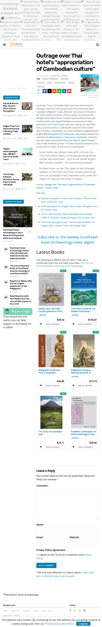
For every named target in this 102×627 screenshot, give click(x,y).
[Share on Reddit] (54, 91)
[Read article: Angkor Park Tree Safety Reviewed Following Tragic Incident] (27, 128)
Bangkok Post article (46, 118)
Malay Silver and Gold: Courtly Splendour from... (51, 310)
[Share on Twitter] (49, 91)
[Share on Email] (69, 91)
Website (74, 537)
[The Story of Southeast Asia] (51, 412)
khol (93, 124)
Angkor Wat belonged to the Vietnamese (55, 133)
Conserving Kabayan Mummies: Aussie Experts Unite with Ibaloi (11, 179)
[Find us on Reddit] (84, 610)
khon (88, 124)
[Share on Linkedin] (64, 91)
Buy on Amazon (53, 324)
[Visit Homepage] (16, 44)
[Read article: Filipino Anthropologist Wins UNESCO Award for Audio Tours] (27, 151)
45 (26, 138)
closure (41, 83)
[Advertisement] (23, 69)
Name (40, 524)
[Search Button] (97, 45)
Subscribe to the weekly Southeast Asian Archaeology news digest (68, 239)
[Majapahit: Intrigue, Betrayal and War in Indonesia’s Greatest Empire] (84, 350)
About (16, 615)
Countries (27, 611)
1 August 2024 (10, 115)
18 (26, 115)
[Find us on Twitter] (75, 610)
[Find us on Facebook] (70, 610)
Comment (43, 485)
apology (64, 79)
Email (40, 537)
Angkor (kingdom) (50, 79)
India (75, 140)
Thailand (64, 75)
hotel (49, 83)
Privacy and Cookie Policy (59, 623)
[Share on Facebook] (44, 91)
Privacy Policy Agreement (51, 550)
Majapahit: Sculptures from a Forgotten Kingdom (49, 371)
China (65, 140)
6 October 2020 (42, 75)
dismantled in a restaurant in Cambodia (67, 137)
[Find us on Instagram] (80, 610)
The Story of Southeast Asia (50, 432)
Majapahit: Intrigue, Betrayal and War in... (81, 371)
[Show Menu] (4, 45)
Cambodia (56, 75)
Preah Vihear (58, 124)
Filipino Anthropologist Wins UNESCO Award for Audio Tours (10, 154)
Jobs (50, 611)
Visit (43, 611)
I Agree (83, 623)
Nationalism (60, 83)
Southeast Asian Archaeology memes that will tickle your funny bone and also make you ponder (19, 253)
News (5, 611)
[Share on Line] (59, 91)
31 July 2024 (9, 163)
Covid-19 (54, 146)
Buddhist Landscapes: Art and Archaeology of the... (83, 432)
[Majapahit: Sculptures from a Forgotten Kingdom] (51, 350)
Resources (15, 611)
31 (24, 189)
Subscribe (7, 615)
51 (24, 163)
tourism (41, 87)
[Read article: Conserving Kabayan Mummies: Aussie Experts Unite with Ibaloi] (27, 177)
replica (71, 83)
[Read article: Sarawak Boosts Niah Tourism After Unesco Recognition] (27, 106)
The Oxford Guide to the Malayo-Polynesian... (83, 310)
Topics (36, 611)
